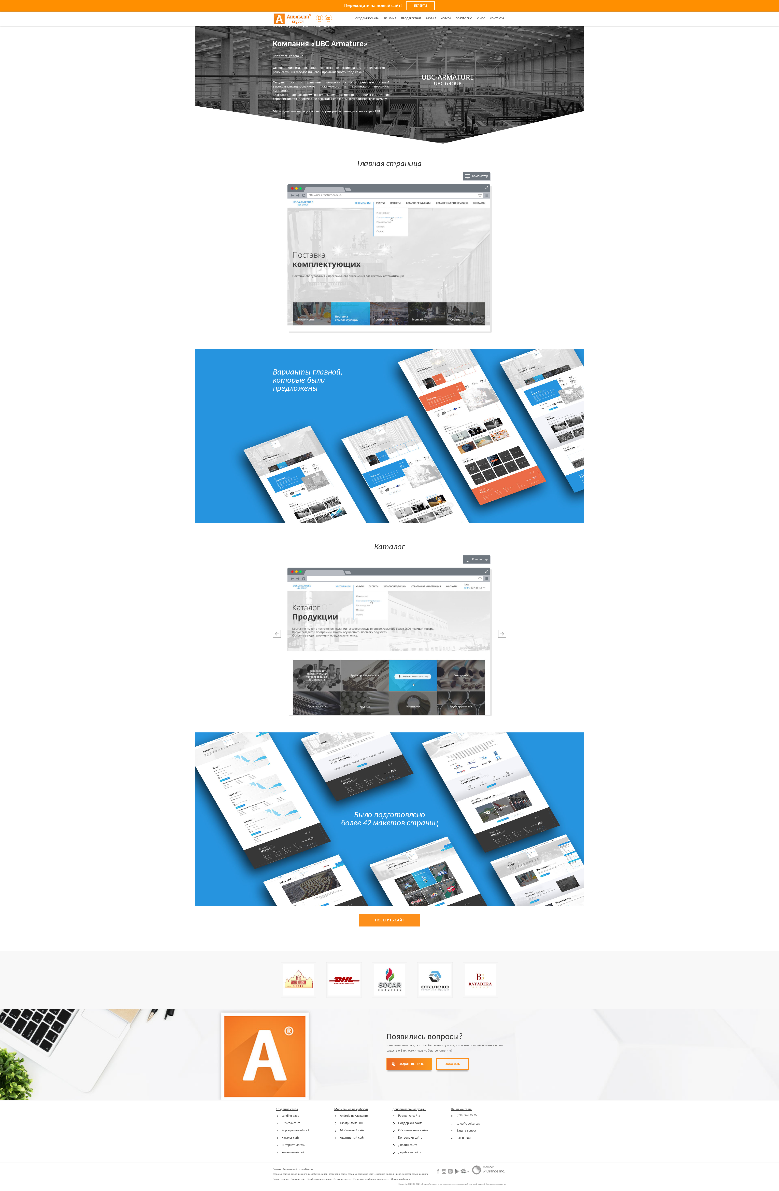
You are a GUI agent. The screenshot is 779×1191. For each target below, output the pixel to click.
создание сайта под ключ (361, 1174)
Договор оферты (400, 1179)
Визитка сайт (291, 1123)
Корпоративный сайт (296, 1130)
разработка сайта (338, 1174)
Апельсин (292, 19)
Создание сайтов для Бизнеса (298, 1169)
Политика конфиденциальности (371, 1179)
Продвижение (411, 18)
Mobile (431, 18)
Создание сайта (367, 18)
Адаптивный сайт (352, 1137)
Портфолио (464, 18)
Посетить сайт (389, 920)
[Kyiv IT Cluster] (465, 1171)
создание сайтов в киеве (388, 1174)
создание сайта (299, 1174)
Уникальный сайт (294, 1152)
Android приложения (354, 1116)
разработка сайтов (317, 1174)
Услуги (446, 18)
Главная (278, 26)
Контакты (497, 18)
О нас (481, 18)
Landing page (290, 1116)
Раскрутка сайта (409, 1116)
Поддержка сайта (410, 1123)
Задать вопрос (467, 1130)
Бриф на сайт (298, 1179)
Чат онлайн (464, 1138)
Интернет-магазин (294, 1145)
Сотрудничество (342, 1179)
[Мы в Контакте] (450, 1171)
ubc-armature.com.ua (288, 56)
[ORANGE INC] (488, 1170)
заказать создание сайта (415, 1174)
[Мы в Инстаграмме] (444, 1171)
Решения (390, 18)
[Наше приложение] (457, 1171)
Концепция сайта (410, 1137)
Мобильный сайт (352, 1130)
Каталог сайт (290, 1137)
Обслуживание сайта (413, 1130)
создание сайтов (281, 1174)
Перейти (420, 6)
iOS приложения (351, 1123)
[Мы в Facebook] (438, 1171)
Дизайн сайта (407, 1145)
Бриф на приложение (319, 1179)
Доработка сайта (409, 1152)
